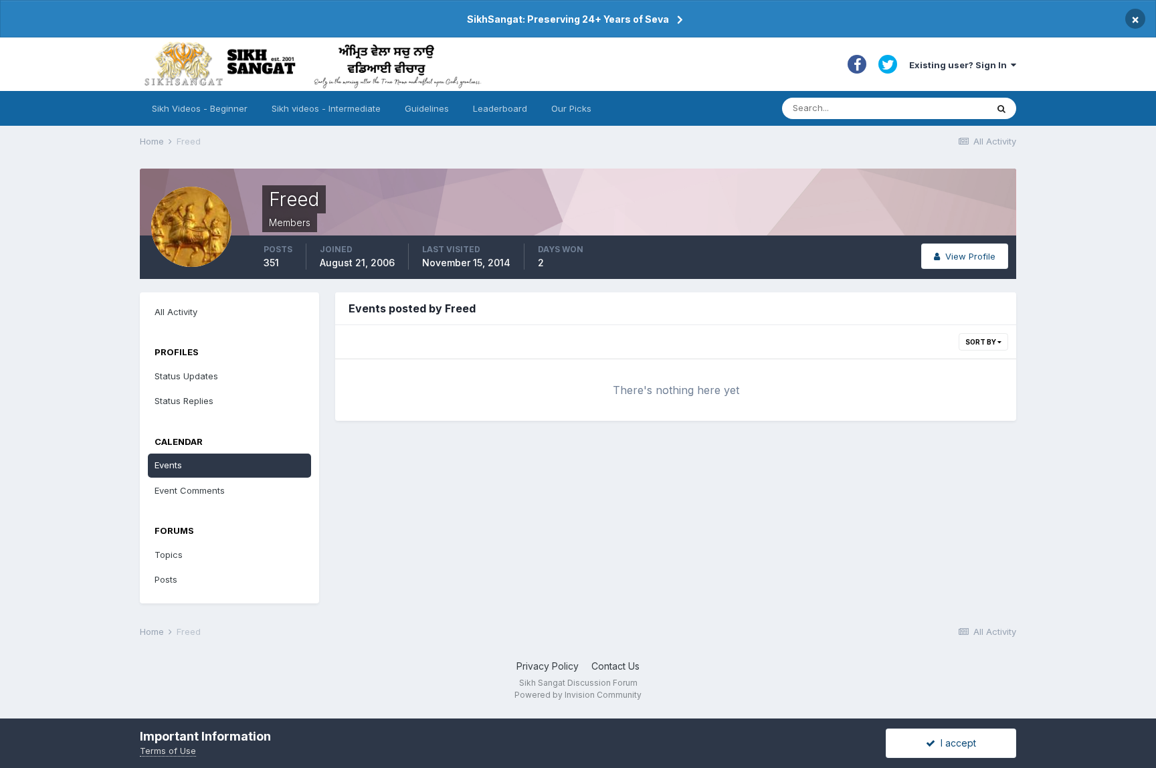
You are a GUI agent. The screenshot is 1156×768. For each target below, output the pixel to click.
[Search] (1001, 108)
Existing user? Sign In (960, 65)
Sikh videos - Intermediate (326, 108)
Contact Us (615, 666)
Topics (169, 554)
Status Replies (184, 400)
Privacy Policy (547, 666)
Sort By (981, 342)
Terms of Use (168, 750)
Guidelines (427, 108)
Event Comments (190, 490)
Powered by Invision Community (578, 695)
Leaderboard (500, 108)
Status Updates (186, 376)
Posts (166, 579)
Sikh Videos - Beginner (200, 108)
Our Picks (571, 108)
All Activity (176, 311)
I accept (955, 743)
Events (168, 465)
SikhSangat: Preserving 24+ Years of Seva (568, 19)
